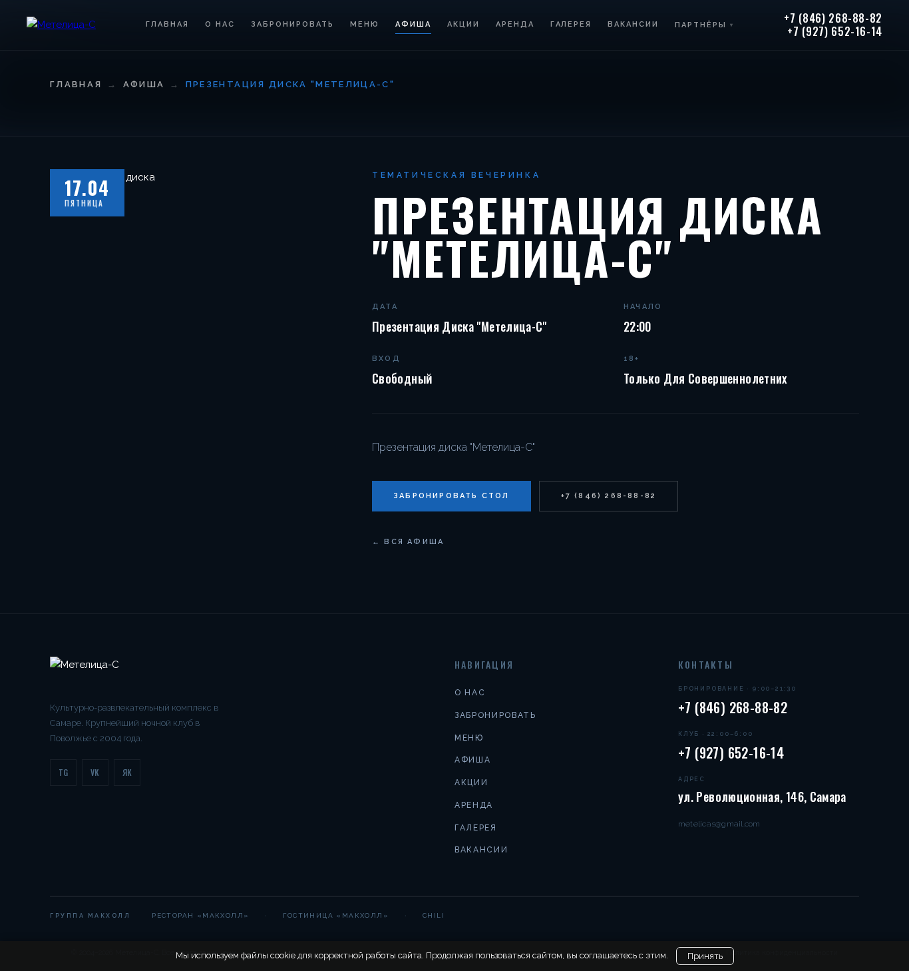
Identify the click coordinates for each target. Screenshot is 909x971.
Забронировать (292, 24)
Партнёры (704, 25)
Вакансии (633, 24)
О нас (220, 24)
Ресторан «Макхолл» (200, 915)
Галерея (571, 24)
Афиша (413, 24)
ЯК (127, 772)
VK (95, 772)
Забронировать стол (451, 495)
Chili (434, 915)
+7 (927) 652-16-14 (834, 32)
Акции (463, 24)
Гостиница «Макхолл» (336, 915)
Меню (364, 24)
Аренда (515, 24)
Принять (705, 956)
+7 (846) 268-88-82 (833, 19)
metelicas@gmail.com (719, 823)
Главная (167, 24)
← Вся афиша (408, 541)
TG (64, 772)
